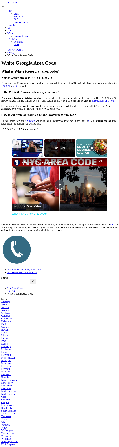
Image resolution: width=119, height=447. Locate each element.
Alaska (4, 304)
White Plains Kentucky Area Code (24, 269)
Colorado (5, 315)
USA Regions (8, 444)
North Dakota (8, 394)
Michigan (6, 360)
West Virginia (8, 433)
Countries (18, 41)
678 (8, 86)
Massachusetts (8, 357)
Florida (4, 324)
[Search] (33, 281)
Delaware (6, 321)
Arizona (5, 307)
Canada (11, 25)
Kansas (4, 343)
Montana (5, 371)
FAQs (17, 19)
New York (6, 388)
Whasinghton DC (9, 441)
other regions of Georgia (103, 100)
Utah (3, 422)
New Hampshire (9, 380)
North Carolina (8, 391)
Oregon (5, 402)
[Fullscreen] (41, 155)
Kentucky (6, 346)
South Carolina (8, 410)
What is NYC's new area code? (41, 162)
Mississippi (6, 366)
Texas (4, 419)
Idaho (4, 332)
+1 (89, 121)
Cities (16, 44)
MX (9, 30)
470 (3, 86)
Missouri (5, 369)
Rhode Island (7, 408)
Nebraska (6, 374)
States (16, 13)
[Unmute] (17, 155)
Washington (7, 430)
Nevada (5, 377)
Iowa (3, 341)
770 (15, 86)
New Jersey (7, 382)
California (6, 313)
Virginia (5, 427)
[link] (17, 162)
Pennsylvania (7, 405)
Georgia (31, 121)
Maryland (6, 355)
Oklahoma (6, 399)
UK (9, 27)
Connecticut (7, 318)
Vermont (5, 424)
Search (4, 277)
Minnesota (6, 363)
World (10, 33)
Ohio (3, 396)
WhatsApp (12, 39)
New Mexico (7, 385)
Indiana (5, 338)
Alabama (5, 301)
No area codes (21, 22)
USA (10, 11)
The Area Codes (9, 2)
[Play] (14, 155)
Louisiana (6, 349)
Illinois (4, 335)
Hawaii (4, 329)
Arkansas (5, 310)
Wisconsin (6, 436)
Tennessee (6, 416)
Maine (4, 352)
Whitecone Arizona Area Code (22, 272)
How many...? (20, 16)
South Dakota (8, 413)
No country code (22, 36)
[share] (101, 161)
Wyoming (6, 438)
